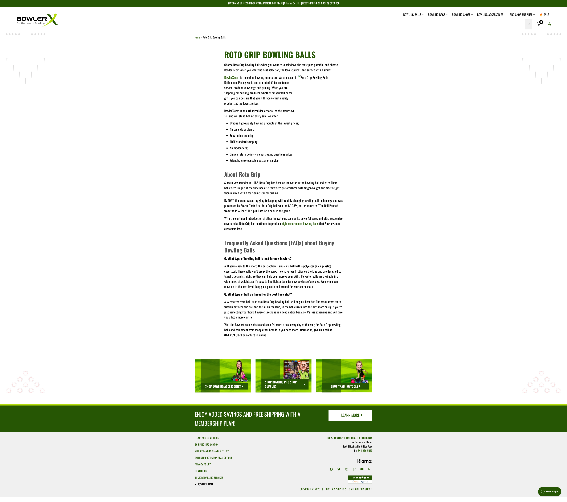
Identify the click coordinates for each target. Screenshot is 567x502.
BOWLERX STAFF (205, 484)
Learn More (350, 415)
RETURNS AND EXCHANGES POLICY (212, 451)
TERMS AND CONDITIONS (207, 438)
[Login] (549, 24)
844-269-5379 (365, 450)
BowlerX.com (231, 77)
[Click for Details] (292, 3)
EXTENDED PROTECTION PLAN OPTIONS (213, 458)
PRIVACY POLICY (203, 464)
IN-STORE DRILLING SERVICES (209, 478)
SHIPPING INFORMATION (206, 444)
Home (197, 37)
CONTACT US (201, 471)
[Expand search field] (528, 24)
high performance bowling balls (300, 223)
